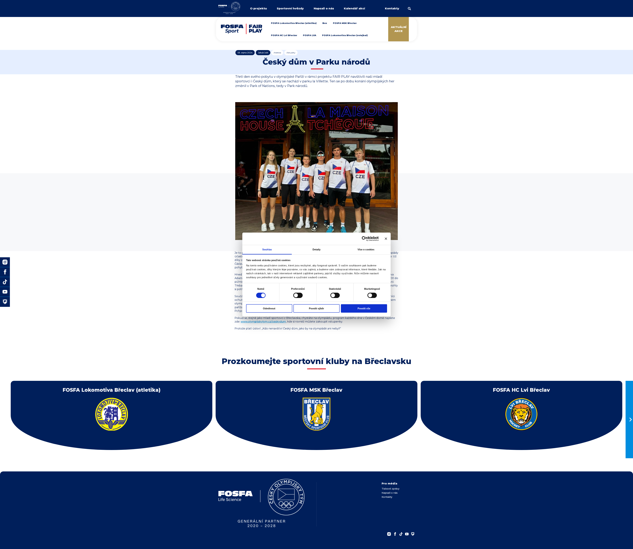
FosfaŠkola (413, 534)
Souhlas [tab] (267, 249)
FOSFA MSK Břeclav (345, 23)
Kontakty (392, 8)
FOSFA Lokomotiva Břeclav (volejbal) (345, 35)
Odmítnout (269, 308)
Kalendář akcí (354, 8)
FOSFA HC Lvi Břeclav (284, 35)
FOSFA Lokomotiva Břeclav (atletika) (293, 23)
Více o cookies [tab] (366, 249)
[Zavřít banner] (386, 239)
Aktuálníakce (398, 29)
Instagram (389, 534)
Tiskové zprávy (390, 488)
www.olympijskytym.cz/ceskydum (263, 321)
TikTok (401, 534)
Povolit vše (364, 308)
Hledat (409, 9)
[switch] (298, 295)
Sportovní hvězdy (290, 8)
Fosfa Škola (5, 302)
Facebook (395, 534)
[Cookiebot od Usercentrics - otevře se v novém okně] (364, 238)
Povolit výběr (316, 308)
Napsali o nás (324, 8)
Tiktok (5, 282)
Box (324, 23)
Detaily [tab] (317, 249)
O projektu (258, 8)
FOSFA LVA (309, 35)
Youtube (407, 534)
